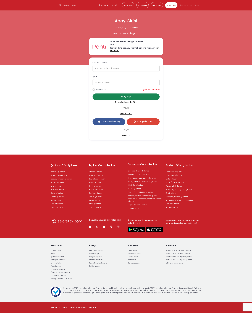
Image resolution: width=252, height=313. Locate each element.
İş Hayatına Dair (57, 256)
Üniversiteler (56, 263)
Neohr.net (132, 260)
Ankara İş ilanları (57, 182)
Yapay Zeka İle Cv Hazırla (61, 278)
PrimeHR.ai (132, 250)
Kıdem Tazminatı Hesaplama (178, 250)
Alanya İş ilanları (95, 172)
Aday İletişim (94, 253)
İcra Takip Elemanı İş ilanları (138, 171)
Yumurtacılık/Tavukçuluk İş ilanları (179, 200)
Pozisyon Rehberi (58, 260)
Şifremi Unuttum (151, 89)
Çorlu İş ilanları (95, 186)
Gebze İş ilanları (95, 196)
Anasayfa (103, 5)
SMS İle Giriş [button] (126, 113)
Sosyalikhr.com (134, 253)
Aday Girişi (128, 5)
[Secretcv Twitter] (97, 227)
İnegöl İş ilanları (95, 200)
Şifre (95, 76)
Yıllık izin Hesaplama (174, 263)
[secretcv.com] (67, 5)
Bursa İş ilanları (57, 193)
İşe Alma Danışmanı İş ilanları (139, 174)
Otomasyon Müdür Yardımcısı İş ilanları (143, 196)
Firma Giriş (157, 5)
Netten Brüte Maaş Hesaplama (179, 260)
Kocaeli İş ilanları (57, 196)
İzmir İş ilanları (56, 186)
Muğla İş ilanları (57, 200)
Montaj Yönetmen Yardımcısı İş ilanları (143, 181)
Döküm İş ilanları (172, 204)
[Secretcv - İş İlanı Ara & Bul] (136, 229)
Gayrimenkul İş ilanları (174, 175)
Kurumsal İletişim (96, 250)
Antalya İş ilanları (57, 189)
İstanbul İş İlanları (58, 172)
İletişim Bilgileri (95, 256)
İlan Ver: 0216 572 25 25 (190, 5)
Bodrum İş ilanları (96, 182)
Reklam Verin (95, 266)
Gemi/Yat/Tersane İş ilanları (177, 196)
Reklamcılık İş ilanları (174, 186)
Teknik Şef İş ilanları (135, 185)
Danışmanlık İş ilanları (174, 172)
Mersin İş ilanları (57, 204)
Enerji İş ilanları (171, 193)
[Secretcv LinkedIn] (111, 227)
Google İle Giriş (145, 121)
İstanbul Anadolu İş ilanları (61, 179)
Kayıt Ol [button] (126, 135)
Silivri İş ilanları (95, 204)
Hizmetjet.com (134, 263)
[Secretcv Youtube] (104, 227)
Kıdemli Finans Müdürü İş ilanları (140, 192)
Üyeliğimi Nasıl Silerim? (60, 272)
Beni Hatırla (101, 89)
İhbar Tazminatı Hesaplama (178, 253)
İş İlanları (115, 5)
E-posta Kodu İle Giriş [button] (126, 102)
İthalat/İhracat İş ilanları (175, 182)
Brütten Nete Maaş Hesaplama (179, 256)
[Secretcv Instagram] (118, 227)
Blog (53, 253)
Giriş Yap (126, 96)
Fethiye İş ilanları (95, 193)
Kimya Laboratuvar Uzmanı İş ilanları (142, 178)
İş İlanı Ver (171, 5)
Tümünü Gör (56, 207)
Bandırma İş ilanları (96, 175)
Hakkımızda (56, 250)
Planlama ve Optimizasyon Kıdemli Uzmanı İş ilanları (145, 200)
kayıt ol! (134, 33)
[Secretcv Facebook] (90, 227)
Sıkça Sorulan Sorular (98, 263)
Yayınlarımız (56, 266)
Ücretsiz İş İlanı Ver (59, 275)
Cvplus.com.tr (133, 256)
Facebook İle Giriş (110, 121)
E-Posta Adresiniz (101, 62)
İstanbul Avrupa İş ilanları (61, 175)
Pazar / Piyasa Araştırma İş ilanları (179, 189)
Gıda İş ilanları (171, 179)
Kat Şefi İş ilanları (134, 188)
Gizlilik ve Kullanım (58, 269)
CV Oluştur (142, 5)
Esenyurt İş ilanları (96, 189)
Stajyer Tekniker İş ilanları (137, 205)
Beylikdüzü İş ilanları (97, 179)
